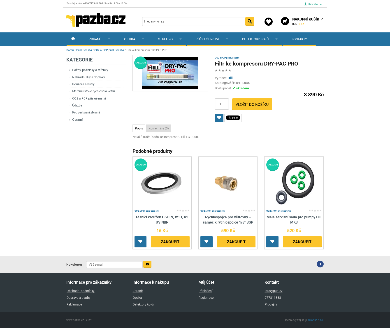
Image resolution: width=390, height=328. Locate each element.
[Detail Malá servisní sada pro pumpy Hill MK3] (294, 183)
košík (306, 21)
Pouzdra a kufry (83, 84)
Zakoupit (170, 241)
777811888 (273, 297)
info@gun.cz (274, 291)
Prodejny (271, 304)
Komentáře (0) (159, 128)
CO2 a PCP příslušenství (89, 98)
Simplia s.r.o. (316, 320)
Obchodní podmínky (81, 291)
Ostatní (77, 119)
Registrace (206, 297)
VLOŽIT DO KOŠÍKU (252, 104)
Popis (139, 128)
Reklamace (74, 304)
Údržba (77, 105)
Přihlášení (205, 291)
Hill (230, 78)
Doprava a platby (79, 297)
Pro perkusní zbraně (86, 112)
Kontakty (299, 39)
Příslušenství (207, 39)
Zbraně (95, 39)
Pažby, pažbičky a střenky (90, 70)
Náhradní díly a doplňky (88, 77)
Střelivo (165, 39)
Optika (129, 39)
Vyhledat (249, 21)
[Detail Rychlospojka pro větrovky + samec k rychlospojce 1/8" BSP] (228, 183)
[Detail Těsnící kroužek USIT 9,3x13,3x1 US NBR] (162, 183)
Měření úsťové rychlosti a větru (93, 91)
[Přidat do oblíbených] (219, 118)
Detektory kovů (255, 39)
